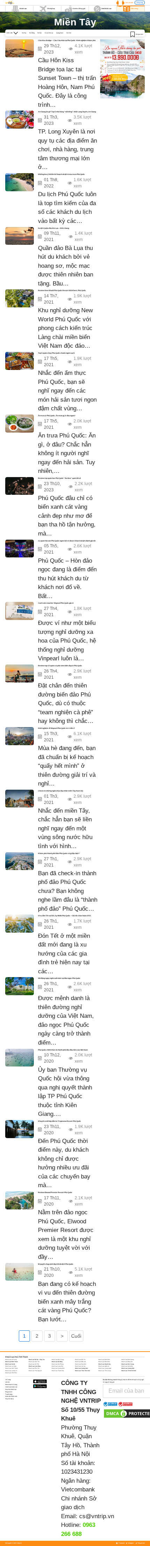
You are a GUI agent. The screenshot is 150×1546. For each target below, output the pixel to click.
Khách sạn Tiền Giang (104, 1370)
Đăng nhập (140, 2)
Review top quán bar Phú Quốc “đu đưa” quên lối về (59, 478)
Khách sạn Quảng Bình (58, 1368)
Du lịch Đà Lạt (49, 33)
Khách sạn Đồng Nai (127, 1361)
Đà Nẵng (32, 33)
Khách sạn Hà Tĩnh (34, 1364)
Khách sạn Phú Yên (34, 1368)
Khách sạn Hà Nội (10, 1364)
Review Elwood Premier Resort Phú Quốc (55, 1192)
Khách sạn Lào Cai (80, 1366)
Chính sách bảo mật (11, 1387)
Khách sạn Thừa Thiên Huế (82, 1370)
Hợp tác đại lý (9, 1399)
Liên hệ (7, 1382)
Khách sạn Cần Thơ (34, 1361)
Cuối (76, 1336)
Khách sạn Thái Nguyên (35, 1370)
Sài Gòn (68, 33)
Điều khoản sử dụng (11, 1384)
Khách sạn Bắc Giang (58, 1359)
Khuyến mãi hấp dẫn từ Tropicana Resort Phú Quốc (59, 1121)
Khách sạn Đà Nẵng (57, 1361)
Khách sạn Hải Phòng (57, 1364)
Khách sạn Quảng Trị (11, 1370)
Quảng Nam (59, 33)
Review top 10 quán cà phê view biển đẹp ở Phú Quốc (60, 666)
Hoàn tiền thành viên (11, 1396)
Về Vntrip (8, 1379)
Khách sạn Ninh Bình (127, 1366)
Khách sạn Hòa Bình (80, 1364)
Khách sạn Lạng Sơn (57, 1366)
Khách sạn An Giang (11, 1359)
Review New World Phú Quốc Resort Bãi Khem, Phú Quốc (62, 290)
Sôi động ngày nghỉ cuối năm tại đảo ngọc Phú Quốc (59, 978)
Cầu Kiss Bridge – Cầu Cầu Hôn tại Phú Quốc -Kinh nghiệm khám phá (67, 40)
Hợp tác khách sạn (10, 1389)
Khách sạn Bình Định (104, 1359)
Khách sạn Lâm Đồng (34, 1366)
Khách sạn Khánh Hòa (104, 1364)
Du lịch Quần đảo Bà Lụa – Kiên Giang (53, 228)
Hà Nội (39, 33)
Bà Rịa (24, 33)
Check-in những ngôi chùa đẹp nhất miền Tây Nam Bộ (60, 791)
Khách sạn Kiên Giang (127, 1364)
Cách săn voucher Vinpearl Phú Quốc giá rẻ (56, 603)
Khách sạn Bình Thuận (11, 1361)
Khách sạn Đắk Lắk (80, 1361)
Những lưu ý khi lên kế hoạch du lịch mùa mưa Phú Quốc (61, 174)
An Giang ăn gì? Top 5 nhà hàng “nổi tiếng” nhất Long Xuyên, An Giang (67, 112)
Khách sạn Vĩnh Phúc (11, 1373)
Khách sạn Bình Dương (127, 1359)
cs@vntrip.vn (96, 1516)
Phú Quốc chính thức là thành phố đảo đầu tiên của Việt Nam (63, 1050)
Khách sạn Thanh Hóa (58, 1370)
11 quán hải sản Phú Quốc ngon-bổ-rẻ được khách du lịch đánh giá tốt (67, 541)
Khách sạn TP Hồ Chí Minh (128, 1370)
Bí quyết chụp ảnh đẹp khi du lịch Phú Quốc (55, 1264)
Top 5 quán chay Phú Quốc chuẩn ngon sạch (56, 353)
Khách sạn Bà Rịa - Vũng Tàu (37, 1359)
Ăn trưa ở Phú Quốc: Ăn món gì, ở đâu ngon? (56, 415)
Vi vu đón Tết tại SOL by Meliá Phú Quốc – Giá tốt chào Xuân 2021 (64, 916)
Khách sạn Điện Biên (104, 1361)
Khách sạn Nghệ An (103, 1366)
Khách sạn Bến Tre (80, 1359)
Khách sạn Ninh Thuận (11, 1368)
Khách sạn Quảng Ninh (127, 1368)
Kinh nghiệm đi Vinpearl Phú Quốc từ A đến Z (56, 728)
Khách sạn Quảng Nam (81, 1368)
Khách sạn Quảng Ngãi (104, 1368)
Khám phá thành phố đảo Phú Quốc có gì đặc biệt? (59, 853)
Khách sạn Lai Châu (10, 1366)
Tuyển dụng (8, 1394)
